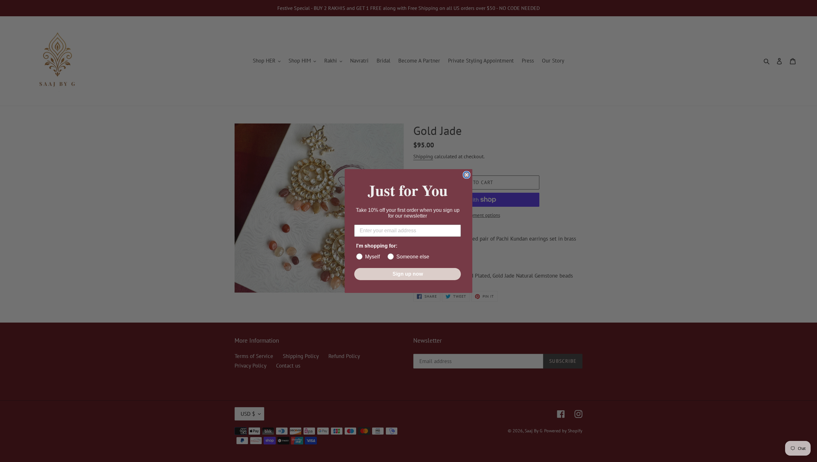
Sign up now (408, 274)
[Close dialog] (466, 175)
